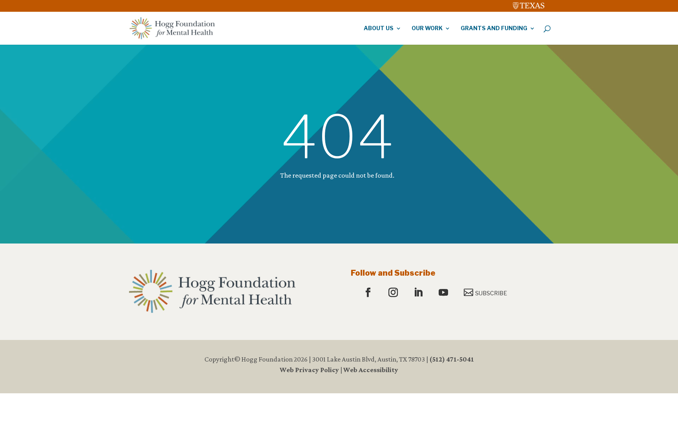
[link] (529, 4)
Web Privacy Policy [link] (309, 370)
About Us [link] (379, 28)
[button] (369, 293)
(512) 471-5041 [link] (451, 359)
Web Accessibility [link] (370, 370)
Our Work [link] (427, 28)
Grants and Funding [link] (494, 28)
